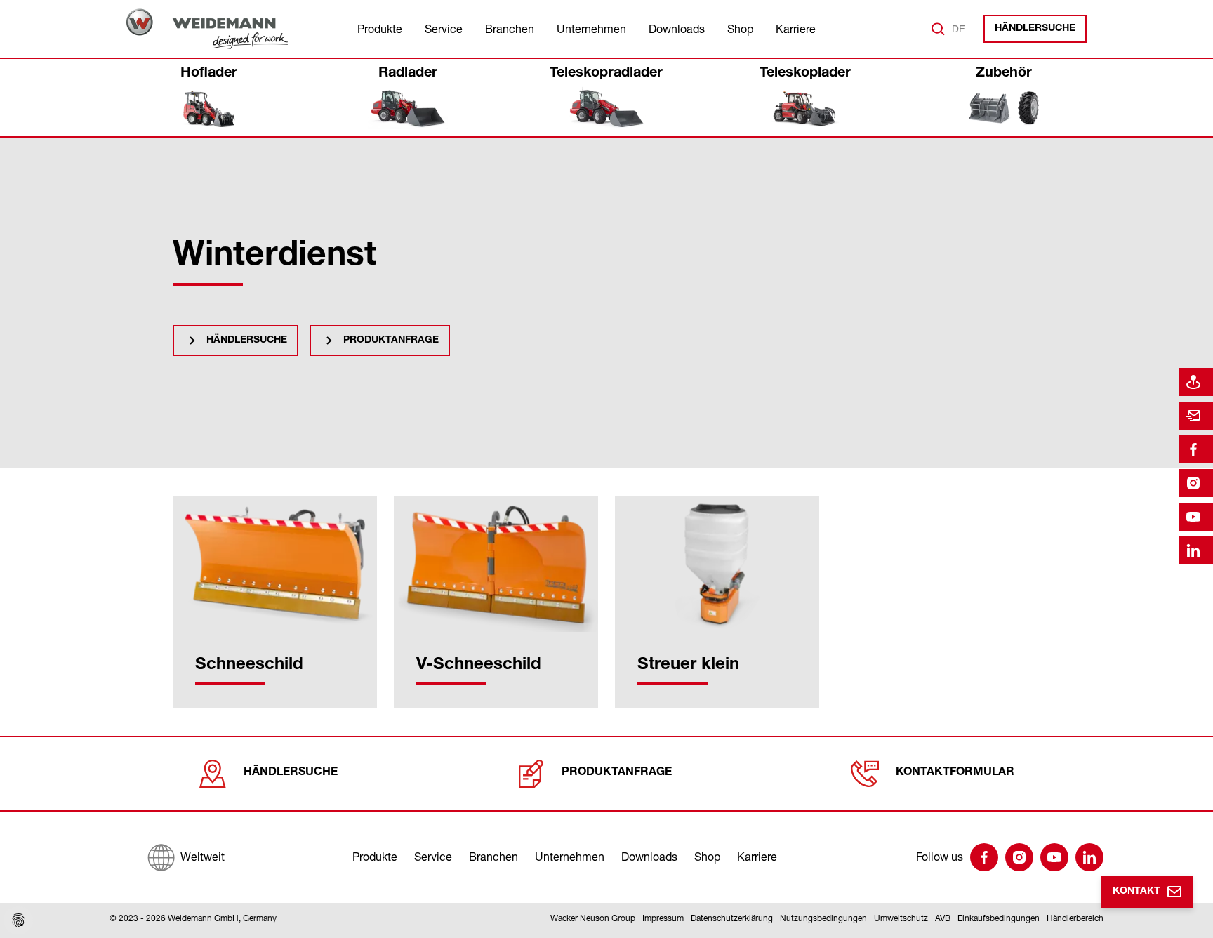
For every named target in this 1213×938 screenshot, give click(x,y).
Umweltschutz (901, 918)
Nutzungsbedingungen (823, 918)
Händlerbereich (1075, 918)
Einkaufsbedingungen (998, 918)
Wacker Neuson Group (592, 918)
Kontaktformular (955, 773)
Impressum (663, 918)
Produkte (379, 29)
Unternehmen (591, 29)
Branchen (509, 29)
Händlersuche (1035, 29)
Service (444, 29)
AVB (942, 918)
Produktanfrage (391, 340)
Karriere (796, 29)
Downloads (677, 29)
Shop (740, 29)
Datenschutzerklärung (732, 918)
